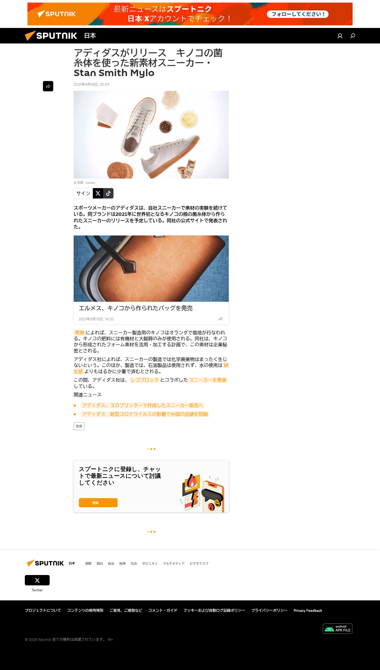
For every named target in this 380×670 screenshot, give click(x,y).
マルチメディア (174, 563)
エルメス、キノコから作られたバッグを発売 (136, 308)
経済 (122, 563)
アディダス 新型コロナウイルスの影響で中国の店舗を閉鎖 (145, 414)
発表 (79, 333)
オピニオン (150, 563)
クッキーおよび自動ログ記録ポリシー (214, 610)
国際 (88, 563)
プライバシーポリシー (269, 610)
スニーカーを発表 (207, 380)
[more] (221, 318)
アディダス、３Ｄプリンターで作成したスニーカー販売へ (142, 405)
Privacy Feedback (308, 610)
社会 (79, 426)
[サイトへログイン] (340, 36)
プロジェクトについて (43, 610)
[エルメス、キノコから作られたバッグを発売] (151, 268)
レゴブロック (145, 380)
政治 (111, 563)
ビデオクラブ (199, 563)
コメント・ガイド (162, 610)
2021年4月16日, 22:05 (91, 84)
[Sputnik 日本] (53, 42)
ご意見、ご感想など (126, 610)
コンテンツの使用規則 (85, 610)
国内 (100, 563)
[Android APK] (337, 629)
